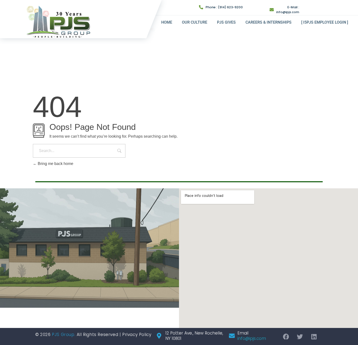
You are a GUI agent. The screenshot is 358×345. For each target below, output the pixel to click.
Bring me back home (55, 164)
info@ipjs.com (287, 12)
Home (166, 22)
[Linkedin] (314, 336)
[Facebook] (286, 336)
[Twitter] (300, 336)
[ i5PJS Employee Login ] (324, 22)
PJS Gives (226, 22)
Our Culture (194, 22)
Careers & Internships (268, 22)
